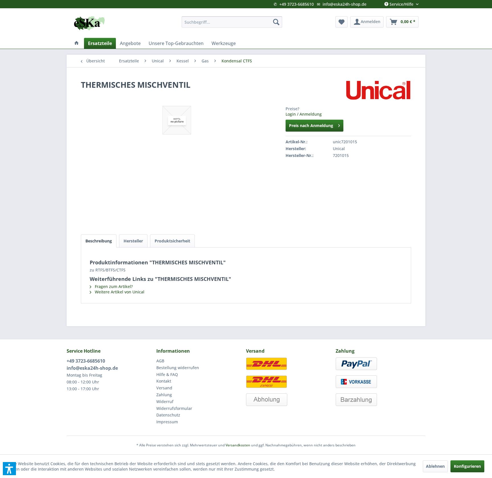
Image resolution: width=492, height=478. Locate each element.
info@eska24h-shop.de (344, 4)
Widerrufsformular (174, 408)
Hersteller (133, 241)
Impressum (167, 421)
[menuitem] (232, 22)
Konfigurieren (467, 466)
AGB (160, 360)
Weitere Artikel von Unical (119, 292)
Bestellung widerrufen (177, 367)
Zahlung (164, 394)
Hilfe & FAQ (167, 374)
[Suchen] (276, 22)
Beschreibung (98, 241)
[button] (9, 468)
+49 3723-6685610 (296, 4)
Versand (164, 388)
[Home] (76, 43)
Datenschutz (168, 415)
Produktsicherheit (172, 241)
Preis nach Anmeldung (311, 125)
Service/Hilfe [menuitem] (401, 2)
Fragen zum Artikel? (113, 286)
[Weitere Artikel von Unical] (378, 90)
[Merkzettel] (341, 22)
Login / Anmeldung (304, 114)
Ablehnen (435, 466)
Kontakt (163, 381)
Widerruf (164, 401)
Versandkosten (238, 445)
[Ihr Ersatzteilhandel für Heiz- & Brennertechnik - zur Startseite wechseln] (89, 23)
